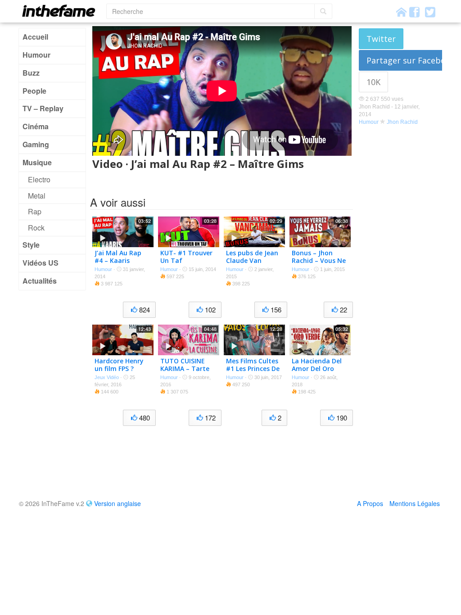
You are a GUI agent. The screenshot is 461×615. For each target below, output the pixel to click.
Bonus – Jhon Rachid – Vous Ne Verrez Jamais (319, 260)
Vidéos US (41, 263)
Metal (36, 195)
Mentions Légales (414, 503)
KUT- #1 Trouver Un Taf (186, 257)
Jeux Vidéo (107, 377)
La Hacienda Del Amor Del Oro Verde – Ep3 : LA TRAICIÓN (317, 372)
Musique (37, 162)
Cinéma (36, 126)
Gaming (36, 144)
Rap (34, 211)
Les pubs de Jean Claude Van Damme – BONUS (253, 260)
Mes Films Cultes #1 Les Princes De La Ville (253, 368)
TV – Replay (43, 108)
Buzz (31, 73)
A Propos (370, 503)
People (34, 91)
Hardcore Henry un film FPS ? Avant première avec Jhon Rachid (121, 372)
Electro (39, 179)
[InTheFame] (61, 10)
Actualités (40, 281)
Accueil (35, 37)
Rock (36, 227)
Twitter (381, 38)
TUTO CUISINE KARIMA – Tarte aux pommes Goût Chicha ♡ (184, 372)
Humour (36, 55)
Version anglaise (117, 503)
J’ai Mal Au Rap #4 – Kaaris (118, 257)
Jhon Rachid (402, 122)
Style (31, 245)
